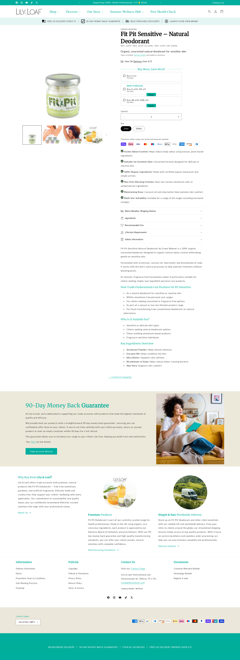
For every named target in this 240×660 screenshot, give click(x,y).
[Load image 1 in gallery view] (32, 134)
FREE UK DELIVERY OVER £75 (61, 21)
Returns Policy (75, 583)
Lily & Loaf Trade (29, 632)
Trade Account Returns (41, 451)
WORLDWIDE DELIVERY (61, 647)
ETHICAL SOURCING (133, 647)
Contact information (118, 632)
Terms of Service (76, 588)
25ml (126, 128)
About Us (23, 512)
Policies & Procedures (78, 573)
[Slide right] (106, 135)
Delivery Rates (140, 55)
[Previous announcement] (79, 2)
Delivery (137, 61)
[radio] (151, 76)
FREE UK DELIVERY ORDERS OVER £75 (170, 647)
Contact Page (138, 568)
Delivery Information (25, 568)
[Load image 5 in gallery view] (93, 134)
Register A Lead (181, 578)
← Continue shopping (120, 377)
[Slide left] (19, 135)
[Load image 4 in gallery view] (72, 134)
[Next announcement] (161, 2)
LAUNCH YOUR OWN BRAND (184, 21)
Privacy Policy (74, 578)
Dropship (20, 588)
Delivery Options (167, 546)
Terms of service (87, 632)
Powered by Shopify (44, 632)
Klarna (19, 573)
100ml (139, 128)
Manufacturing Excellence (101, 550)
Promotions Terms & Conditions (30, 578)
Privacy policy (73, 632)
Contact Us (218, 2)
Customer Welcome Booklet (187, 568)
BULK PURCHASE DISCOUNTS (145, 21)
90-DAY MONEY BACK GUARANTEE (103, 21)
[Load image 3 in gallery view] (52, 134)
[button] (209, 11)
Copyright (73, 568)
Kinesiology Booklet (183, 573)
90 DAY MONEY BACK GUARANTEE (98, 647)
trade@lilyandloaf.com (133, 582)
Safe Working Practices (26, 583)
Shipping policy (103, 632)
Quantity (124, 111)
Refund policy (59, 632)
